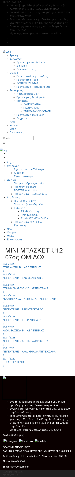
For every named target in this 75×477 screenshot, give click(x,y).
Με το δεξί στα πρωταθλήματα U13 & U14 (35, 429)
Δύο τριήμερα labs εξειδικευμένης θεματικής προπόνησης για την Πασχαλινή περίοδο (37, 403)
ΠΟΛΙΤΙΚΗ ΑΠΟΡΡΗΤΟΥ (16, 447)
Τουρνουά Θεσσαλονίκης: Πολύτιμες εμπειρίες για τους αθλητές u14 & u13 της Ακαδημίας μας (39, 417)
